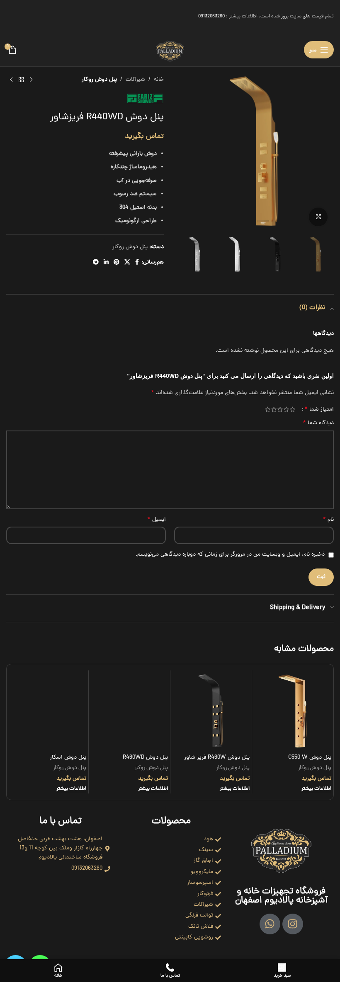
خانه (159, 79)
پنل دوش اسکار (68, 757)
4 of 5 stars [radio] (274, 409)
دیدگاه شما (318, 423)
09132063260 (211, 16)
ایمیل (156, 520)
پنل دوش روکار (99, 79)
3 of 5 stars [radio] (280, 409)
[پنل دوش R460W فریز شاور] (211, 711)
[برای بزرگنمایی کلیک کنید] (318, 217)
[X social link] (127, 262)
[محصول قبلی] (31, 80)
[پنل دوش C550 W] (292, 711)
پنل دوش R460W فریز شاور (217, 757)
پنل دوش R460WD (145, 757)
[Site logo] (170, 50)
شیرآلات (135, 79)
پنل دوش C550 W (309, 757)
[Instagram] (292, 924)
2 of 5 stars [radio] (286, 409)
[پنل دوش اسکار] (47, 711)
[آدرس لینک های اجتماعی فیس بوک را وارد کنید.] (137, 262)
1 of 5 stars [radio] (292, 409)
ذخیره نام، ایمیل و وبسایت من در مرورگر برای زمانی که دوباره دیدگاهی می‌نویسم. (230, 554)
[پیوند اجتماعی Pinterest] (116, 262)
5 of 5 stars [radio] (268, 409)
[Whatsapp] (270, 924)
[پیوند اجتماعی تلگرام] (95, 262)
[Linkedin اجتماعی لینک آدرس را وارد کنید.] (106, 262)
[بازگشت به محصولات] (21, 80)
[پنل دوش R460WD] (129, 711)
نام (328, 520)
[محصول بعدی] (11, 80)
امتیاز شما (319, 409)
